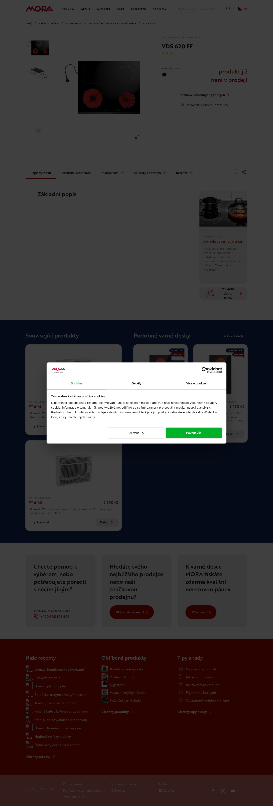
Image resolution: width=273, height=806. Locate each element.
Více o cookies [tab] (196, 383)
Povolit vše (193, 433)
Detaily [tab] (136, 383)
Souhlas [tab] (76, 383)
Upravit (134, 433)
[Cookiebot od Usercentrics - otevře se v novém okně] (204, 370)
